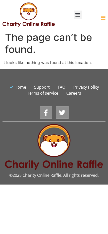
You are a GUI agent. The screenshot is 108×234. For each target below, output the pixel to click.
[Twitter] (62, 112)
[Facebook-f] (46, 112)
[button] (78, 15)
